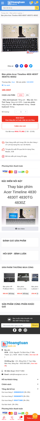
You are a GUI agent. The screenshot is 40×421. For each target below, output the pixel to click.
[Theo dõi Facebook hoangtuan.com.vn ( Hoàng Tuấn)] (14, 330)
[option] (20, 38)
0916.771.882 (19, 131)
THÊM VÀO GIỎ (20, 126)
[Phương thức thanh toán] (15, 172)
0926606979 (18, 396)
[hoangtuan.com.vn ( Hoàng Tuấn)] (17, 3)
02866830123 (19, 392)
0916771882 (20, 371)
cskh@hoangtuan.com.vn (18, 374)
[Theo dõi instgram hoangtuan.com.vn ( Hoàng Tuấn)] (25, 330)
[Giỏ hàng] (35, 3)
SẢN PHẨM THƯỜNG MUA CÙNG (17, 267)
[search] (37, 8)
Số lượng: (5, 112)
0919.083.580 (25, 363)
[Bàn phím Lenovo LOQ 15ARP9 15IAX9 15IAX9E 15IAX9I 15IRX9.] (23, 277)
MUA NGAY (20, 119)
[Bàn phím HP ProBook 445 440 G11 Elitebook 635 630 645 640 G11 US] (9, 277)
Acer (13, 82)
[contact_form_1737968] (35, 416)
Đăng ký (35, 325)
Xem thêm (21, 229)
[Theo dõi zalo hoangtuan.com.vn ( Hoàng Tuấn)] (20, 330)
